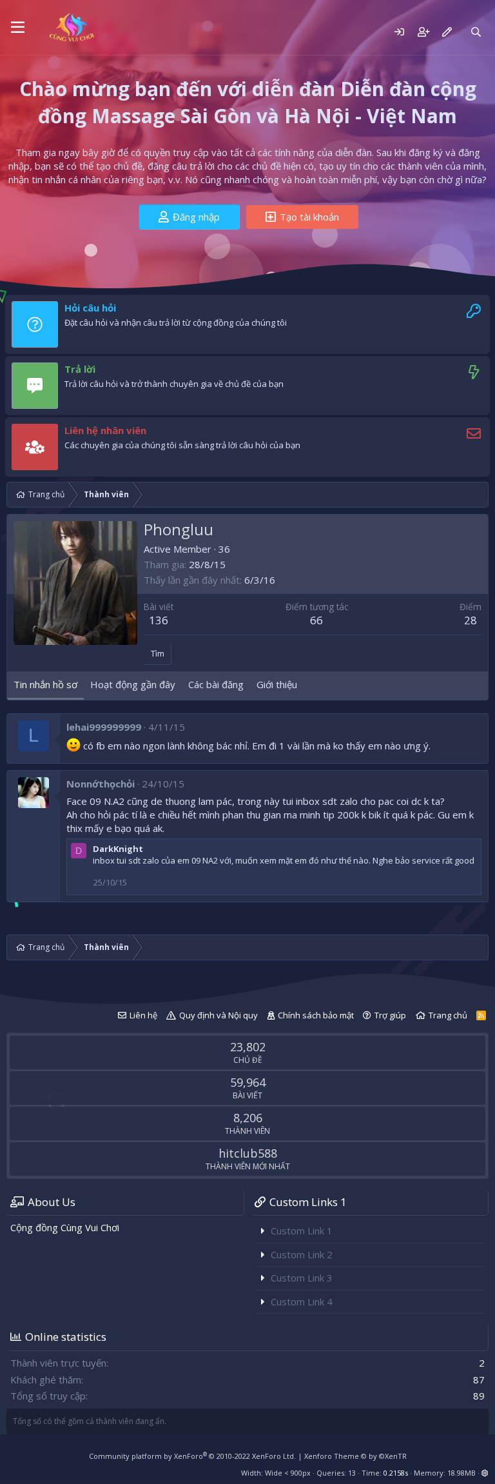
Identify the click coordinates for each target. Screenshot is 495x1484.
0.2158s (395, 1473)
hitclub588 (247, 1153)
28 (470, 620)
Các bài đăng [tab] (216, 684)
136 (158, 620)
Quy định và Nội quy (218, 1015)
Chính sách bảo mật (316, 1015)
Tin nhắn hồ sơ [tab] (45, 684)
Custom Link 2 (302, 1254)
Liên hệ (143, 1015)
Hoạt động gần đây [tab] (132, 684)
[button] (18, 28)
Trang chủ (448, 1015)
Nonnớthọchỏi (100, 783)
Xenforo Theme (355, 1456)
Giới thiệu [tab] (277, 684)
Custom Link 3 (302, 1277)
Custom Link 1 (302, 1230)
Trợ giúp (390, 1015)
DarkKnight (118, 849)
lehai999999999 (103, 726)
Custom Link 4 (302, 1301)
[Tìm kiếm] (476, 32)
